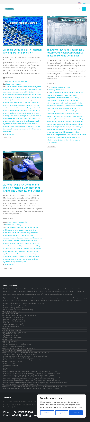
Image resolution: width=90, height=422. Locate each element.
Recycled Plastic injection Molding (14, 317)
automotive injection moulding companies (24, 233)
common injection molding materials (22, 89)
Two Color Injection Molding (12, 330)
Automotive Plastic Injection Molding (67, 98)
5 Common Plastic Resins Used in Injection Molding (20, 354)
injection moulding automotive (13, 254)
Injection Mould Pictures (11, 334)
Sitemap (16, 407)
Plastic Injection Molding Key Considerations (17, 350)
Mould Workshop (9, 363)
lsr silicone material (15, 113)
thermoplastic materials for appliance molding (25, 126)
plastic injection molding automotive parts (66, 140)
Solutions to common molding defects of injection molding (22, 360)
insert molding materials (18, 110)
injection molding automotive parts (58, 127)
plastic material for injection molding (15, 121)
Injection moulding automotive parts (58, 135)
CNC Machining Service (10, 313)
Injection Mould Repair (10, 339)
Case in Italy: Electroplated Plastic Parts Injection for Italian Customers (25, 384)
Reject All (61, 413)
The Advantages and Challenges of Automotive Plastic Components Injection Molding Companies (66, 52)
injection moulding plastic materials (21, 105)
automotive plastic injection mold (23, 238)
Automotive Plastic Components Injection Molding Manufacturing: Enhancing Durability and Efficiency (23, 187)
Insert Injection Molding (11, 327)
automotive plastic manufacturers (28, 243)
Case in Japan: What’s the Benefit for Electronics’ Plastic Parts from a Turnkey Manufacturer (32, 373)
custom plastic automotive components (59, 121)
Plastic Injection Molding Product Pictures (16, 306)
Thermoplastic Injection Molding (13, 325)
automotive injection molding (14, 227)
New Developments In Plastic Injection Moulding (19, 348)
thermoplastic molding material (13, 129)
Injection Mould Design (10, 336)
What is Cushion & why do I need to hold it (17, 345)
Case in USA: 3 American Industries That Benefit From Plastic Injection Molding (28, 375)
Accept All (75, 413)
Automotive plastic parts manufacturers (16, 248)
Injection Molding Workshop (12, 361)
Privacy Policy (7, 407)
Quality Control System (10, 365)
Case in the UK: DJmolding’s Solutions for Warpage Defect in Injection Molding (28, 379)
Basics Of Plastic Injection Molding (14, 347)
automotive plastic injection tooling (58, 103)
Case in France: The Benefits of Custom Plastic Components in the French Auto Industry (31, 381)
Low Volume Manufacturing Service (14, 321)
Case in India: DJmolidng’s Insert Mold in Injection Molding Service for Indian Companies (31, 388)
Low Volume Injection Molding (13, 319)
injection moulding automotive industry (67, 132)
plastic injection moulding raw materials (28, 118)
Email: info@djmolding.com (20, 415)
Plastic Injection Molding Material (20, 116)
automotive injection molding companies (62, 92)
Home (5, 370)
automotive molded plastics (12, 235)
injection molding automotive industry (70, 124)
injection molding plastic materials (20, 100)
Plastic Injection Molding (13, 84)
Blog (4, 367)
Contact (5, 368)
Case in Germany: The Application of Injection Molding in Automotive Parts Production (31, 371)
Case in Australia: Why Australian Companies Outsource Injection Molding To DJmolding (31, 377)
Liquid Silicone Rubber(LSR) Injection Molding (18, 310)
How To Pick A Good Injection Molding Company (18, 358)
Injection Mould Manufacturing (13, 338)
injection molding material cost (24, 95)
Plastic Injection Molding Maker (17, 81)
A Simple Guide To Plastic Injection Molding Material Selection (22, 51)
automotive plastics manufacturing (65, 116)
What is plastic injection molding (13, 343)
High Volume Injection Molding (13, 323)
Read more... (8, 138)
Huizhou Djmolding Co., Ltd (12, 289)
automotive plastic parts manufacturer (67, 108)
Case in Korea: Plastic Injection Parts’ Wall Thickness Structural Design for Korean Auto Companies (35, 386)
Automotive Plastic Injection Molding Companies (62, 100)
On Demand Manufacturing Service (14, 332)
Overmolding (7, 328)
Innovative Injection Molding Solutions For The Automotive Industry (25, 356)
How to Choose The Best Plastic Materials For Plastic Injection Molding (26, 352)
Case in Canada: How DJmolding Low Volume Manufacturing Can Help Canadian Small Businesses (35, 383)
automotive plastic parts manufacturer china (61, 111)
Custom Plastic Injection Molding (13, 308)
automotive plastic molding (31, 246)
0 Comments (9, 134)
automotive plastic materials (14, 87)
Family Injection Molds (10, 341)
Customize (47, 413)
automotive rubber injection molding (71, 119)
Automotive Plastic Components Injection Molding (19, 315)
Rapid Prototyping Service (11, 311)
